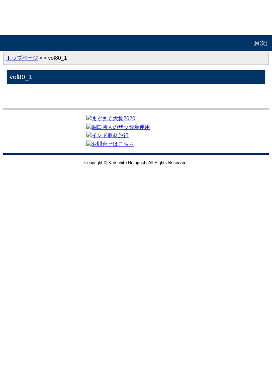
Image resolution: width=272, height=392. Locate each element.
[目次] (260, 43)
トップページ (22, 58)
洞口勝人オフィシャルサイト (136, 18)
